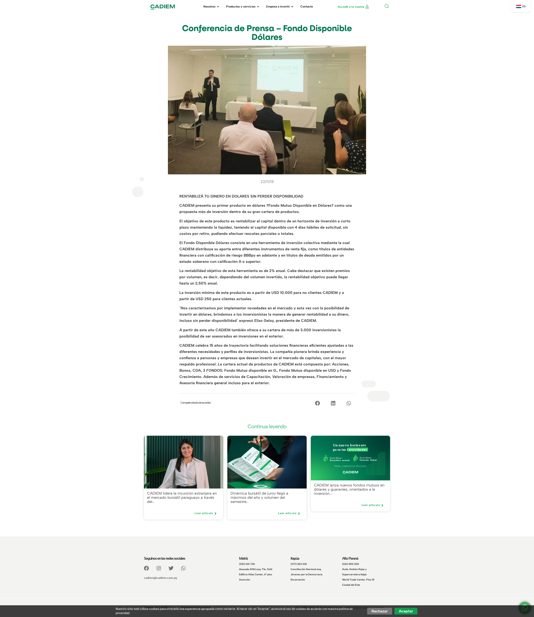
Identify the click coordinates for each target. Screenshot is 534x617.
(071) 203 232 (299, 564)
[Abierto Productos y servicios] (258, 6)
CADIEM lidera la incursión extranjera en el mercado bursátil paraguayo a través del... (182, 497)
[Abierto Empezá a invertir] (292, 6)
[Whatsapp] (183, 568)
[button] (386, 7)
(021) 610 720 (247, 564)
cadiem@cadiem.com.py (160, 578)
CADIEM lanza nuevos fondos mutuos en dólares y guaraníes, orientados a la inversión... (349, 489)
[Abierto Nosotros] (218, 6)
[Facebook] (146, 568)
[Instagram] (158, 568)
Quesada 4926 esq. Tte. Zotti (255, 569)
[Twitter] (171, 568)
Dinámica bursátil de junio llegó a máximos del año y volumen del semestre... (259, 497)
